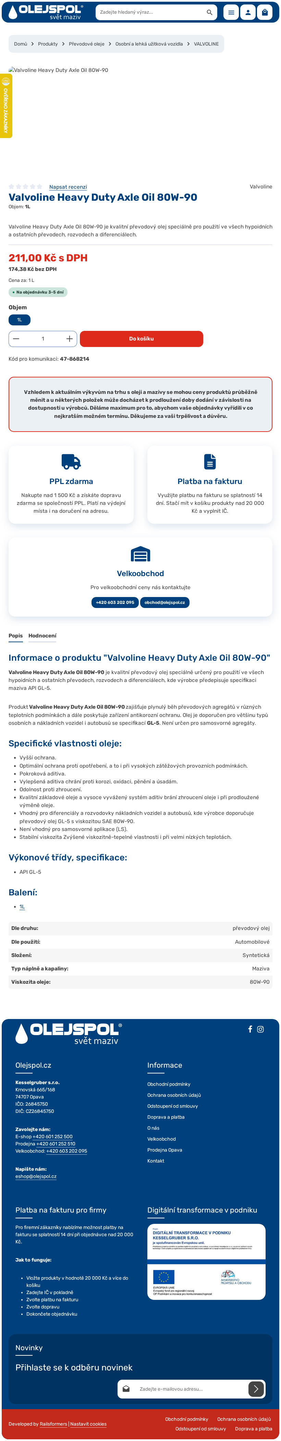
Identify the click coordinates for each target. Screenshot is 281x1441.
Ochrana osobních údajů (174, 1095)
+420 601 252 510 (55, 1144)
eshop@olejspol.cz (36, 1176)
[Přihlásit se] (256, 1389)
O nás (153, 1128)
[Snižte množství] (16, 339)
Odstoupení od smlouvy (172, 1106)
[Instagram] (260, 1030)
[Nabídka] (231, 12)
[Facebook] (250, 1030)
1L (19, 320)
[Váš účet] (248, 12)
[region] (140, 117)
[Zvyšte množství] (69, 339)
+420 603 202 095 (115, 602)
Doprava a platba (166, 1117)
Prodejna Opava (164, 1150)
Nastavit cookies (88, 1424)
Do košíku (141, 339)
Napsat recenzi (68, 187)
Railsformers (53, 1424)
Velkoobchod (161, 1139)
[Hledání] (210, 12)
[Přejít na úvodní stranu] (46, 12)
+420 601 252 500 (53, 1137)
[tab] (16, 636)
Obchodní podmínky (169, 1084)
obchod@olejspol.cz (165, 602)
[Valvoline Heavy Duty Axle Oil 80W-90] (140, 117)
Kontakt (155, 1161)
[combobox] (149, 12)
